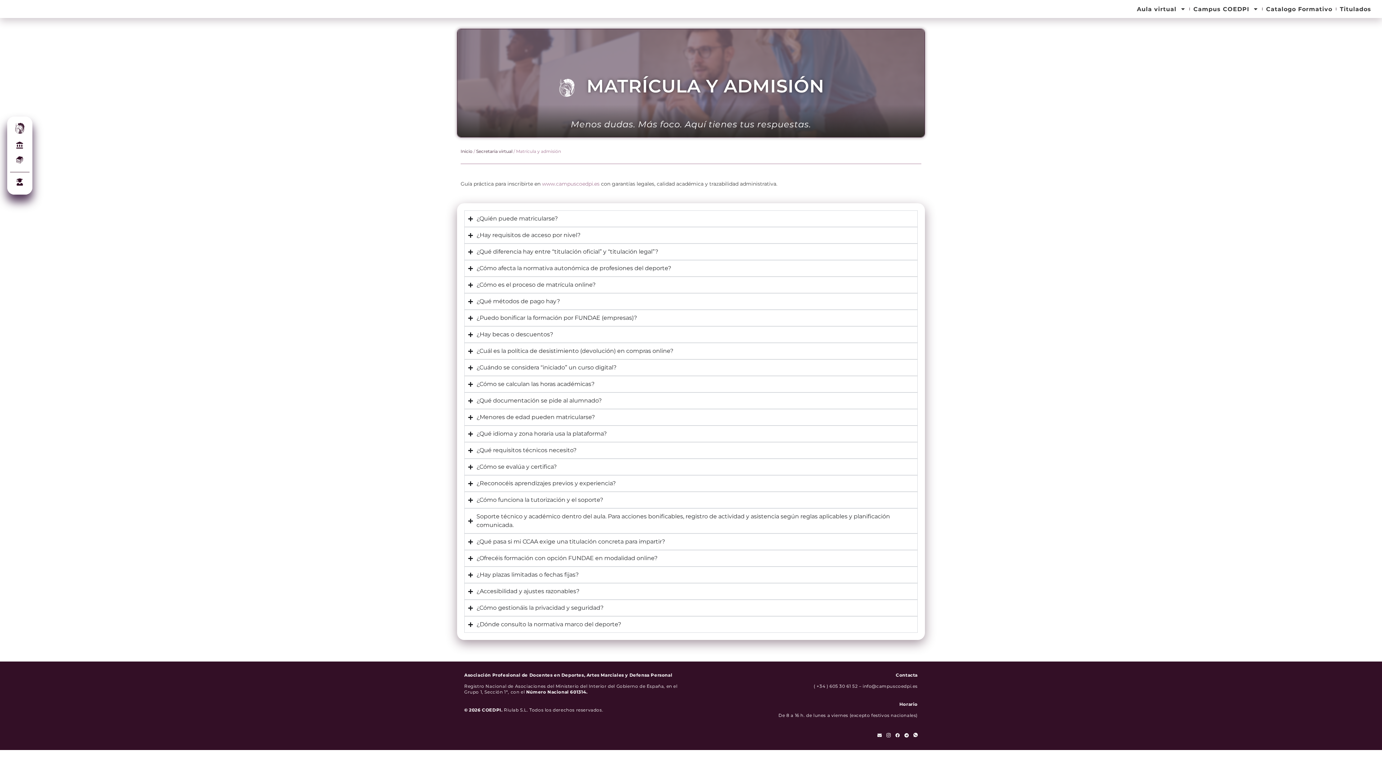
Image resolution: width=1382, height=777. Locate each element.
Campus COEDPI (1221, 9)
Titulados (1355, 9)
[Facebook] (897, 735)
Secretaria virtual (494, 151)
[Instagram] (888, 735)
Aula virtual (1156, 9)
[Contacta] (879, 735)
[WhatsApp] (915, 735)
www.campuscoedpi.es (571, 184)
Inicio (467, 151)
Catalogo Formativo (1299, 9)
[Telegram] (906, 735)
